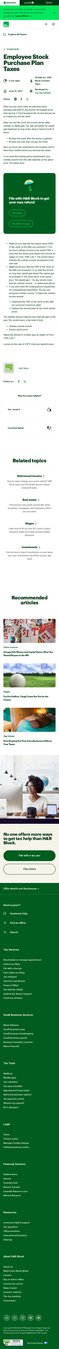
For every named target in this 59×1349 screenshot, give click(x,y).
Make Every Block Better (16, 1270)
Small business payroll (15, 1037)
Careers (7, 1275)
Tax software (10, 976)
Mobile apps (9, 1077)
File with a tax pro (21, 223)
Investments (29, 547)
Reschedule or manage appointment (22, 959)
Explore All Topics (17, 34)
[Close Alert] (54, 13)
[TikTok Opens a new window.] (6, 1317)
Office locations (11, 1231)
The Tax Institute (42, 92)
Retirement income (29, 475)
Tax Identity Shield (13, 989)
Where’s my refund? (13, 1103)
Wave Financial (11, 1046)
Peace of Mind (10, 985)
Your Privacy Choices (35, 1343)
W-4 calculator (11, 1107)
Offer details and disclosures (20, 888)
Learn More (22, 16)
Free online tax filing (14, 972)
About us (8, 1266)
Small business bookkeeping (18, 1033)
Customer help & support (16, 1222)
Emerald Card (10, 1182)
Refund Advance (12, 1195)
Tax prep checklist (12, 1086)
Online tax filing (11, 964)
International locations (15, 1235)
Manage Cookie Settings (16, 1143)
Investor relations (12, 1292)
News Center (10, 1288)
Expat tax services (12, 998)
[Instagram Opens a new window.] (22, 1317)
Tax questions (10, 1226)
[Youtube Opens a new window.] (30, 1317)
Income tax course (13, 1283)
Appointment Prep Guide (16, 1090)
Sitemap (7, 1239)
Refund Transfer (11, 1187)
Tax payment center (13, 1098)
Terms (6, 1134)
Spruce (7, 1178)
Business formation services (18, 1042)
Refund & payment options (17, 1094)
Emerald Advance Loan (15, 1191)
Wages (29, 523)
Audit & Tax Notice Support (17, 993)
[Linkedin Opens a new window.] (38, 1317)
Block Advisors (11, 1025)
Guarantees (9, 1300)
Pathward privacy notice (16, 1147)
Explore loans (10, 1174)
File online (17, 213)
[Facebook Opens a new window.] (14, 1317)
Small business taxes (14, 1029)
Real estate (29, 499)
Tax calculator (10, 1081)
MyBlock (7, 1073)
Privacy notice (10, 1138)
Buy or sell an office (13, 1279)
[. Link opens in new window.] (13, 1343)
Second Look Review (14, 981)
